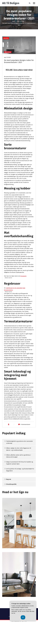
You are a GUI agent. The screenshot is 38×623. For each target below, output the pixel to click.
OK (23, 617)
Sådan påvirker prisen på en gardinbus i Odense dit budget (18, 456)
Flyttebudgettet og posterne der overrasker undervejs (19, 442)
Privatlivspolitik (11, 484)
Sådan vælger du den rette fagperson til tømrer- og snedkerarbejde (18, 449)
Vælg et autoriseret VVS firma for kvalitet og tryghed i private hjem (19, 463)
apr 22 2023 (7, 57)
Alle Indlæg (20, 21)
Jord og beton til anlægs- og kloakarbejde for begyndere (20, 470)
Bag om (8, 479)
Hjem (13, 21)
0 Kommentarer (25, 424)
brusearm (23, 276)
